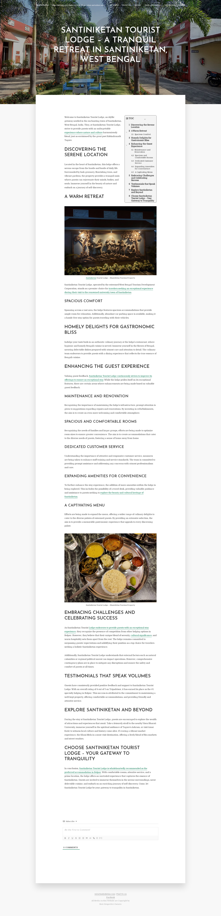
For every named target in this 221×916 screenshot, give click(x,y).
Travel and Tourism (153, 5)
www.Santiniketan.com (105, 894)
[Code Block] (90, 838)
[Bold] (65, 838)
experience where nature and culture (83, 132)
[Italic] (69, 838)
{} (97, 838)
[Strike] (76, 838)
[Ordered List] (79, 838)
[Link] (94, 838)
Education (126, 5)
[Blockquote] (87, 838)
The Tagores (169, 5)
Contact (181, 5)
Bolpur (116, 5)
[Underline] (72, 838)
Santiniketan (91, 278)
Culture (137, 5)
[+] (100, 838)
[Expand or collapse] (145, 119)
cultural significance (141, 635)
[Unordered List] (83, 838)
